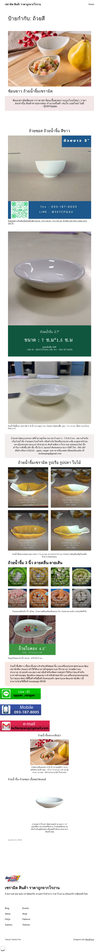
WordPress (89, 939)
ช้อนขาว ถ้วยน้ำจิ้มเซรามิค (30, 91)
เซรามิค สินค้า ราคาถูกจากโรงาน (23, 4)
